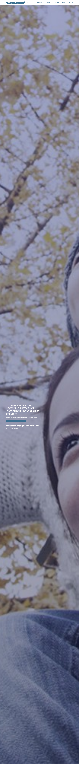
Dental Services (40, 2)
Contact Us (70, 2)
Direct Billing (49, 2)
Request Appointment (60, 2)
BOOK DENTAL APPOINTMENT (16, 421)
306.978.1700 (15, 429)
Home (15, 2)
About (32, 2)
